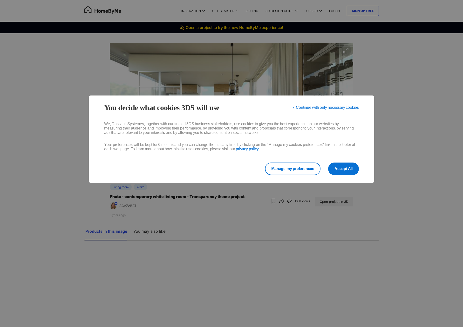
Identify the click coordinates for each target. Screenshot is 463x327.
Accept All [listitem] (343, 169)
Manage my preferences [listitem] (292, 169)
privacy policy (247, 149)
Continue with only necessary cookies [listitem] (327, 107)
